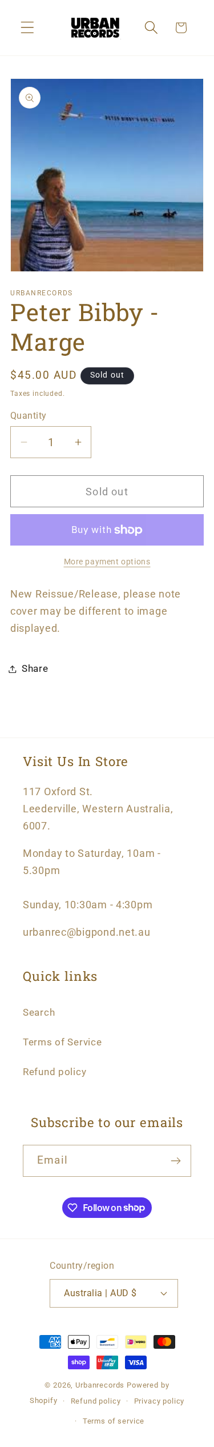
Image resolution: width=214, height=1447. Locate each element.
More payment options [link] (107, 562)
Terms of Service (62, 1042)
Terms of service (113, 1421)
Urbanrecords (99, 1385)
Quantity (28, 416)
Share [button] (35, 668)
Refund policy (54, 1071)
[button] (28, 28)
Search (39, 1012)
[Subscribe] (175, 1161)
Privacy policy (159, 1401)
